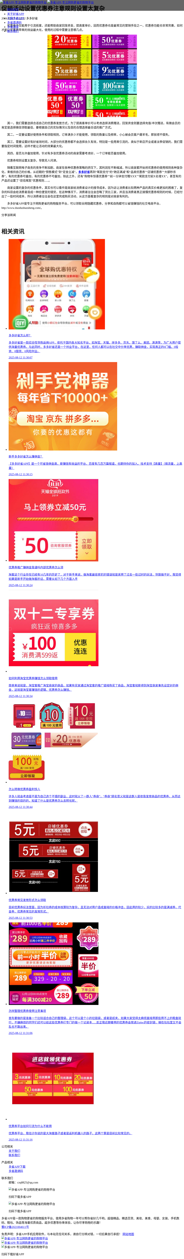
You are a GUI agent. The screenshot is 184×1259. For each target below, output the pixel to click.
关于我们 (14, 1150)
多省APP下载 (17, 1166)
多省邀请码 (14, 22)
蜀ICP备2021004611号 (15, 1226)
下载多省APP (15, 18)
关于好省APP (15, 13)
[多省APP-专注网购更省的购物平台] (47, 2)
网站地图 (128, 1234)
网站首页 (13, 9)
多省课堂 (13, 26)
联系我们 (13, 31)
